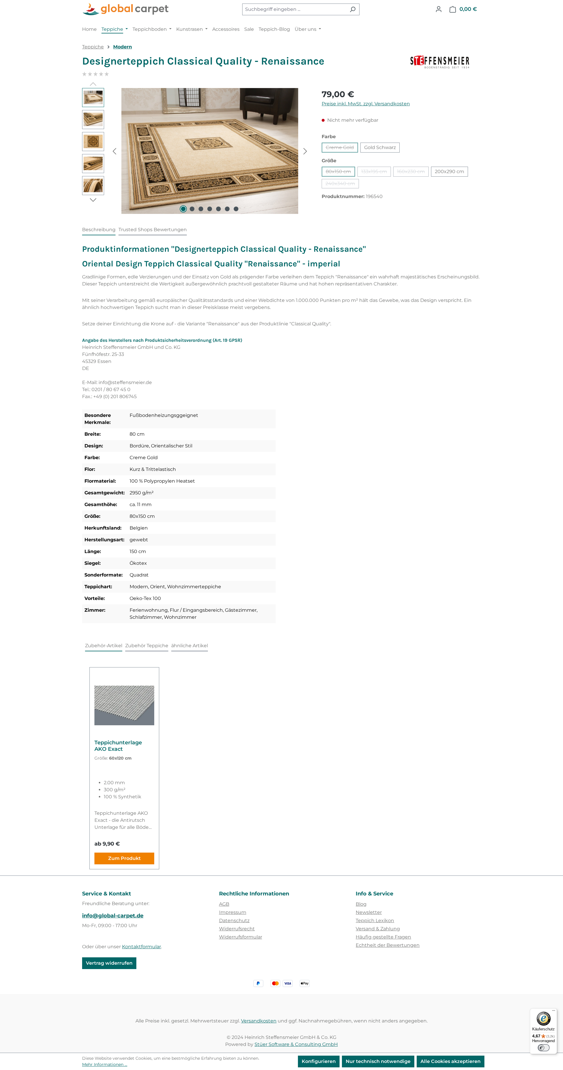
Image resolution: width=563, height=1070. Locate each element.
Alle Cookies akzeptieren (450, 1061)
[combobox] (294, 9)
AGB (224, 904)
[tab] (99, 230)
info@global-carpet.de (112, 915)
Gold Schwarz (380, 147)
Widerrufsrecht (237, 929)
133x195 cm (376, 173)
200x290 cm (449, 171)
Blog (361, 904)
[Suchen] (352, 9)
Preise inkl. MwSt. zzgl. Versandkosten (366, 104)
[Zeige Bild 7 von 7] (236, 209)
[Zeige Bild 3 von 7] (201, 209)
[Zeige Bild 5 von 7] (218, 209)
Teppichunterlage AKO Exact (118, 745)
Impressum (232, 912)
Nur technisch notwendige (378, 1061)
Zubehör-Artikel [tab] (103, 645)
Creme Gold (342, 149)
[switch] (544, 1047)
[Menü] (553, 1011)
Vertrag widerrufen (109, 963)
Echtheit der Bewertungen (388, 945)
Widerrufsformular (240, 937)
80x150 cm (340, 173)
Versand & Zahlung (378, 929)
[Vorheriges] (114, 150)
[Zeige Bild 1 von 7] (183, 209)
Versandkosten (259, 1021)
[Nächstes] (305, 150)
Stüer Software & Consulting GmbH (296, 1044)
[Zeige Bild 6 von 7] (227, 209)
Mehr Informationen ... (104, 1064)
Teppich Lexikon (375, 920)
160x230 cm (413, 173)
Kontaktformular (141, 946)
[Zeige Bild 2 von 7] (192, 209)
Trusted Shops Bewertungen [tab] (152, 229)
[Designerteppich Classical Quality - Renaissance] (209, 151)
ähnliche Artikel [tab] (189, 645)
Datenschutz (234, 920)
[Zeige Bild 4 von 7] (209, 209)
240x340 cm (342, 184)
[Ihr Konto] (439, 9)
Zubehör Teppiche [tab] (146, 645)
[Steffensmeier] (446, 63)
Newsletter (369, 912)
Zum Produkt (124, 858)
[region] (196, 151)
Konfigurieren (319, 1061)
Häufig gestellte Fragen (383, 937)
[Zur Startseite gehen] (126, 9)
